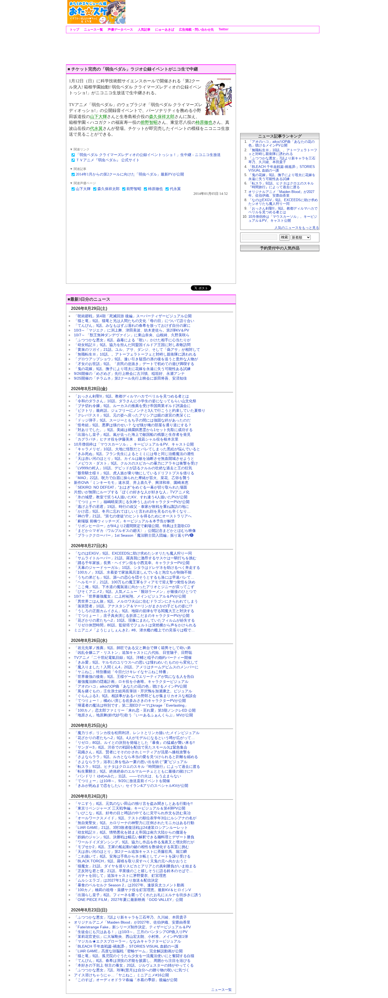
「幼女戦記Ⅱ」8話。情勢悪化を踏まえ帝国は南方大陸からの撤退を (130, 832)
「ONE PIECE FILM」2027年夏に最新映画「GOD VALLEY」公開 (128, 899)
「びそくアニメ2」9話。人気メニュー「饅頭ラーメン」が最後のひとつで (135, 591)
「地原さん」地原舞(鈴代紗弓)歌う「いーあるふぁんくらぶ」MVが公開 (133, 715)
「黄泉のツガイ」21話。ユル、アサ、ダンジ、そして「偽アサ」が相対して (137, 349)
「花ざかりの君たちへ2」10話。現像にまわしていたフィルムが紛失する (134, 620)
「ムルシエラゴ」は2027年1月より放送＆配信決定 (116, 880)
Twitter (223, 29)
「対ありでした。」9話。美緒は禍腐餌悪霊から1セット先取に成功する (133, 430)
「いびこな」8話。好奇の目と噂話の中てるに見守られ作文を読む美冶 (132, 813)
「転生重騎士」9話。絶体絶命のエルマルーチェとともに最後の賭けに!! (133, 771)
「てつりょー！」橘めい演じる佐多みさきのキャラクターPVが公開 (130, 700)
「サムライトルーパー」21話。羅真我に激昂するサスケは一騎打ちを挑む (135, 558)
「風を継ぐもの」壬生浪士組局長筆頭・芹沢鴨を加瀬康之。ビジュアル (133, 691)
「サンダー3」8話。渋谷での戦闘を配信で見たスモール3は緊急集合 (130, 747)
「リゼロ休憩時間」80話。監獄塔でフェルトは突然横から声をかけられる (135, 625)
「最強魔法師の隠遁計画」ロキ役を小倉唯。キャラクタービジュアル (131, 681)
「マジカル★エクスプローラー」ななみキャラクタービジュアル (127, 941)
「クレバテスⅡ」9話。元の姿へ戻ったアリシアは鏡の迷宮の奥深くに (132, 415)
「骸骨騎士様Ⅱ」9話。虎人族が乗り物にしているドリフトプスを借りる (134, 473)
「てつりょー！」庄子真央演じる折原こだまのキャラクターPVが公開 (132, 615)
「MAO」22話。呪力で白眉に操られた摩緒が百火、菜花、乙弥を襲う (132, 478)
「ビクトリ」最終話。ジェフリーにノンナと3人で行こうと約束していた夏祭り (139, 410)
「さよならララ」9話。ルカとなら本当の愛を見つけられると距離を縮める (136, 757)
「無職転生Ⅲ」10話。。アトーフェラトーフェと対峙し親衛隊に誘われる (135, 354)
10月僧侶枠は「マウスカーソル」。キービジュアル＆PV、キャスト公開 (134, 444)
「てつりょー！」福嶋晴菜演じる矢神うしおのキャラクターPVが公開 (132, 502)
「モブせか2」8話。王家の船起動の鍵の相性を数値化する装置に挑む (131, 847)
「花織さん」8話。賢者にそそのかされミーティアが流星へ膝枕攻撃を (132, 752)
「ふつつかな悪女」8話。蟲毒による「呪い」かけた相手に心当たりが (132, 340)
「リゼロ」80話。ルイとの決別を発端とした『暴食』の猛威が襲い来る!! (134, 742)
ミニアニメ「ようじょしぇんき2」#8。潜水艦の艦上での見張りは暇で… (134, 630)
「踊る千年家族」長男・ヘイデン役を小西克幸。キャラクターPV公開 (132, 563)
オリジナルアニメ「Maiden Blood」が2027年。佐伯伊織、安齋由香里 (132, 922)
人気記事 (143, 29)
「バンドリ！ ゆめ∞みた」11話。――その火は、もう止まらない (127, 776)
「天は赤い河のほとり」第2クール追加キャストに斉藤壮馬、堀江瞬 (130, 851)
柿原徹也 (204, 122)
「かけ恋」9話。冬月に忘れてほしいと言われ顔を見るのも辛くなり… (132, 511)
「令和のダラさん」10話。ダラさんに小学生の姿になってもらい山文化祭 (135, 401)
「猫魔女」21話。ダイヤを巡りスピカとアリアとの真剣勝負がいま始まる (135, 866)
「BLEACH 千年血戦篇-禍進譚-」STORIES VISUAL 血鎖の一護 (126, 946)
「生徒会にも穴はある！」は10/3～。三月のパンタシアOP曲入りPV (130, 932)
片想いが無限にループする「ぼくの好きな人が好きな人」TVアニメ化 (132, 492)
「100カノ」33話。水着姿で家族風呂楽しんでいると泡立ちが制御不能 (133, 572)
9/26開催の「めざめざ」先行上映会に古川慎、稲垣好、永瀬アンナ (129, 373)
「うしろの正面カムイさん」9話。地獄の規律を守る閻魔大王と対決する (134, 611)
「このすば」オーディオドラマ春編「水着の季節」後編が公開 (125, 980)
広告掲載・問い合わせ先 (196, 29)
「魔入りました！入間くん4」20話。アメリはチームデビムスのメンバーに (136, 667)
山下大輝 (98, 116)
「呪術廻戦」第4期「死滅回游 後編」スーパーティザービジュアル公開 (133, 316)
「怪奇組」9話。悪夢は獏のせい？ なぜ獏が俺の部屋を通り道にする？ (133, 425)
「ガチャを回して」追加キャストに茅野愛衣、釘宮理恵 (120, 875)
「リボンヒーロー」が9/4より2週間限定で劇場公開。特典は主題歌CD (132, 526)
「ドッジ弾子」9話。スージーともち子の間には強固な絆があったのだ (132, 420)
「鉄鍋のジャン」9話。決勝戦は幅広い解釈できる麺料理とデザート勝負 (134, 837)
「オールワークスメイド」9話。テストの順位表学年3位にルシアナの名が (135, 818)
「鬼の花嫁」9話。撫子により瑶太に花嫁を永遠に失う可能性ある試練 (132, 369)
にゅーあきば (164, 29)
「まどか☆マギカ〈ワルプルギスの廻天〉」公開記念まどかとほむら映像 (135, 530)
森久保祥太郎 (161, 116)
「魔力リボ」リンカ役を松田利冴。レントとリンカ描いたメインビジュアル (137, 733)
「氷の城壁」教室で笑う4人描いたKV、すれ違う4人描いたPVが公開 (130, 497)
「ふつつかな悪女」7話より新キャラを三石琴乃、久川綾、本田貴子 (130, 917)
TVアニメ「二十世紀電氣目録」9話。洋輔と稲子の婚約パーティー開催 (133, 657)
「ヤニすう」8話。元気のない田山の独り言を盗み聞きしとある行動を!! (133, 803)
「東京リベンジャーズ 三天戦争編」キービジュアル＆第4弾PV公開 (129, 808)
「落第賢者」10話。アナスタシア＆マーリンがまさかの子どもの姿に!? (133, 606)
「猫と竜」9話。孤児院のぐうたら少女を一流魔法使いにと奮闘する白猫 (134, 956)
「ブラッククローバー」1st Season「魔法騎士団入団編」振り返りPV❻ (133, 535)
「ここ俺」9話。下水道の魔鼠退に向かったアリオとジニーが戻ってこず (134, 587)
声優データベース (120, 29)
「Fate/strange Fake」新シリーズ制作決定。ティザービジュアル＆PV (132, 927)
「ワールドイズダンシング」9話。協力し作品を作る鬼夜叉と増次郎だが (134, 842)
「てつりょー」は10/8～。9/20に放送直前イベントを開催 (122, 781)
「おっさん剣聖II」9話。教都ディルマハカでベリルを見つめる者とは (131, 396)
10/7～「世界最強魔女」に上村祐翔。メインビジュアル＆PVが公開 (130, 596)
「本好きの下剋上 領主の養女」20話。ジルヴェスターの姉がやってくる (134, 965)
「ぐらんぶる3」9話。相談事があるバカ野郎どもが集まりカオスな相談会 (135, 696)
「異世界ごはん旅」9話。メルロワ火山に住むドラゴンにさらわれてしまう (136, 601)
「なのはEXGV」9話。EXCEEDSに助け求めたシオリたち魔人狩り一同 (133, 553)
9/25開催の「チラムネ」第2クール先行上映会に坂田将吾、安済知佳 (130, 378)
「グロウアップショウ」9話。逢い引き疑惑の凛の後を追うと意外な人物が (136, 359)
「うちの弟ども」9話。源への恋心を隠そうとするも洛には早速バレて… (134, 577)
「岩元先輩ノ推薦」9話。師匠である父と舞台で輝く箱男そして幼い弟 (132, 648)
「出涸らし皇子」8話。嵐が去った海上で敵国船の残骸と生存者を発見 (132, 434)
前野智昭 (149, 122)
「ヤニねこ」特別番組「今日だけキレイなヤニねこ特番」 (122, 672)
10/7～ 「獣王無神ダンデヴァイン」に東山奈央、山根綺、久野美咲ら (132, 335)
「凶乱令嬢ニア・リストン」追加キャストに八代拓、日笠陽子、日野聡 (133, 652)
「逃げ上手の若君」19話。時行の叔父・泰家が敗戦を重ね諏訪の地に (131, 506)
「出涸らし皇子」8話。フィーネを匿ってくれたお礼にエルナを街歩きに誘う (138, 895)
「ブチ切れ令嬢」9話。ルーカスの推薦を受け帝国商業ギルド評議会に (132, 406)
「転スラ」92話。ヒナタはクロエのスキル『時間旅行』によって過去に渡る (137, 766)
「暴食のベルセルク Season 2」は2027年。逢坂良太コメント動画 (129, 885)
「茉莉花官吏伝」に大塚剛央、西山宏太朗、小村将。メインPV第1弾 (131, 936)
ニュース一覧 (93, 29)
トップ (74, 29)
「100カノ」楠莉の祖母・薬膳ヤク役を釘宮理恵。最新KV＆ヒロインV (132, 890)
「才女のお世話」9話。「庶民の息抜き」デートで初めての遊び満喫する (134, 364)
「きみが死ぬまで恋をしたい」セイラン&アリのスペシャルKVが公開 (131, 785)
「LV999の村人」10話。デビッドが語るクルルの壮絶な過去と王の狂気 (133, 468)
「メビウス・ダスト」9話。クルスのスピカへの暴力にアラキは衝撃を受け (136, 463)
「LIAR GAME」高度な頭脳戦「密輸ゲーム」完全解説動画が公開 (128, 951)
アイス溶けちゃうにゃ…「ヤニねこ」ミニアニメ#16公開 (121, 975)
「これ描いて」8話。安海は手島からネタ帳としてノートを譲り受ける (132, 856)
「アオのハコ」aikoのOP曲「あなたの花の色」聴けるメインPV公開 (130, 686)
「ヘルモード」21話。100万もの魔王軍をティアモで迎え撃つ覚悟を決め (134, 582)
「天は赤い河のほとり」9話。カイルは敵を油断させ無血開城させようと (134, 458)
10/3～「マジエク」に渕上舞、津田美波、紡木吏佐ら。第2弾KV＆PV (131, 330)
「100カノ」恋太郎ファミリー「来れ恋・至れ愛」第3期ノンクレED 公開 (135, 710)
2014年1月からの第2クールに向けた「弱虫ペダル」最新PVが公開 (130, 174)
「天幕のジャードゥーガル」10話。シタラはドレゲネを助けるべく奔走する (137, 567)
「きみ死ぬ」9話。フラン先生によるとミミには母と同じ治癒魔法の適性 (134, 454)
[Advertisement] (222, 12)
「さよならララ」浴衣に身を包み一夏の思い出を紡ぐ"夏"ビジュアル (130, 762)
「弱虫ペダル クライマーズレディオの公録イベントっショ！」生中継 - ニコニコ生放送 (148, 155)
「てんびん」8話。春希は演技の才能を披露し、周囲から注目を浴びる (132, 960)
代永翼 (96, 128)
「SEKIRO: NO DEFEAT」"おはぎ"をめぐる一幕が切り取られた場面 (130, 487)
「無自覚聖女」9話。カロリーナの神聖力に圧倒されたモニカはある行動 (134, 823)
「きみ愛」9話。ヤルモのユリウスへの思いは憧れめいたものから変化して (136, 662)
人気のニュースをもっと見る (297, 228)
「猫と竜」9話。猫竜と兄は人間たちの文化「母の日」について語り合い (134, 321)
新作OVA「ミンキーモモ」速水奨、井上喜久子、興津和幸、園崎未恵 (131, 482)
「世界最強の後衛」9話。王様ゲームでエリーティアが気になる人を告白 (134, 676)
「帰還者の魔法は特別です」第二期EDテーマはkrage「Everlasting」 (131, 705)
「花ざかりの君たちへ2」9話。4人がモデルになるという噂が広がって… (134, 738)
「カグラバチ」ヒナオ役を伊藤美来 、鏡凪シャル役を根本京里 (126, 439)
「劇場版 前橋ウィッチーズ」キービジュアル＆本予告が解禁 (124, 521)
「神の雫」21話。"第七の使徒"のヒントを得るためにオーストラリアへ (133, 516)
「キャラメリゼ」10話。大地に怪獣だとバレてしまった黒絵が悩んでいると (137, 449)
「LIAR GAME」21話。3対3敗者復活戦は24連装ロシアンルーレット (131, 827)
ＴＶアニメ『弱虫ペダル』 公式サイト (108, 160)
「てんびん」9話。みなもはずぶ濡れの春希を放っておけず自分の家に (132, 325)
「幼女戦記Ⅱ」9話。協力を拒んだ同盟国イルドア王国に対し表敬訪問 (132, 345)
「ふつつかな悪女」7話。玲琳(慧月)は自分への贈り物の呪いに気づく (132, 970)
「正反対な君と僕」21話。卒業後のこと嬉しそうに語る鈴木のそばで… (133, 871)
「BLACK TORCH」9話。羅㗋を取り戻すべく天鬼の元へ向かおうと (130, 861)
